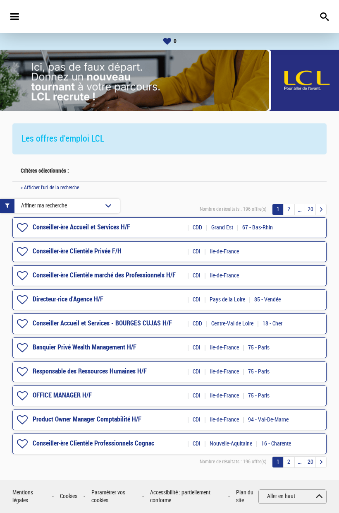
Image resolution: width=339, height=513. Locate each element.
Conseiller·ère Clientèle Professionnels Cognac (93, 443)
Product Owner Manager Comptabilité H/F (87, 419)
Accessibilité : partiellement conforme (180, 496)
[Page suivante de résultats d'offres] (321, 209)
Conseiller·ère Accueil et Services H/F (81, 227)
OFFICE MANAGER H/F (62, 395)
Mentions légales (22, 496)
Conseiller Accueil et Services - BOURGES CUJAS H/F (102, 323)
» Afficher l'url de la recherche (50, 187)
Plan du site (244, 496)
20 (310, 209)
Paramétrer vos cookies (108, 496)
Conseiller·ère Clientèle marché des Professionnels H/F (104, 275)
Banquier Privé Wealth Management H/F (84, 347)
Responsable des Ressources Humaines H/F (90, 371)
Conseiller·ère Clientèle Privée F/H (77, 251)
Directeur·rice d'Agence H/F (68, 299)
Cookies (68, 496)
